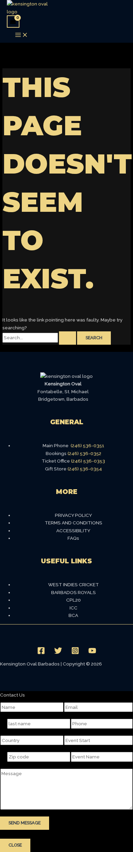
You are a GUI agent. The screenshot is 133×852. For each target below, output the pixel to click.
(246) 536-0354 (85, 468)
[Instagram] (75, 653)
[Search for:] (39, 337)
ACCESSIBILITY (73, 530)
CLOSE (15, 845)
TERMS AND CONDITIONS (73, 522)
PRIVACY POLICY (73, 515)
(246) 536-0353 (88, 461)
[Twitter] (58, 653)
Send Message (25, 822)
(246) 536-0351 (87, 445)
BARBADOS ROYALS (73, 592)
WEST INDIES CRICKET (73, 584)
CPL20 (73, 600)
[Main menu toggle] (21, 35)
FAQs (73, 538)
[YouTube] (92, 653)
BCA (73, 615)
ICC (73, 607)
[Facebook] (41, 653)
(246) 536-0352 (84, 453)
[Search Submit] (67, 338)
